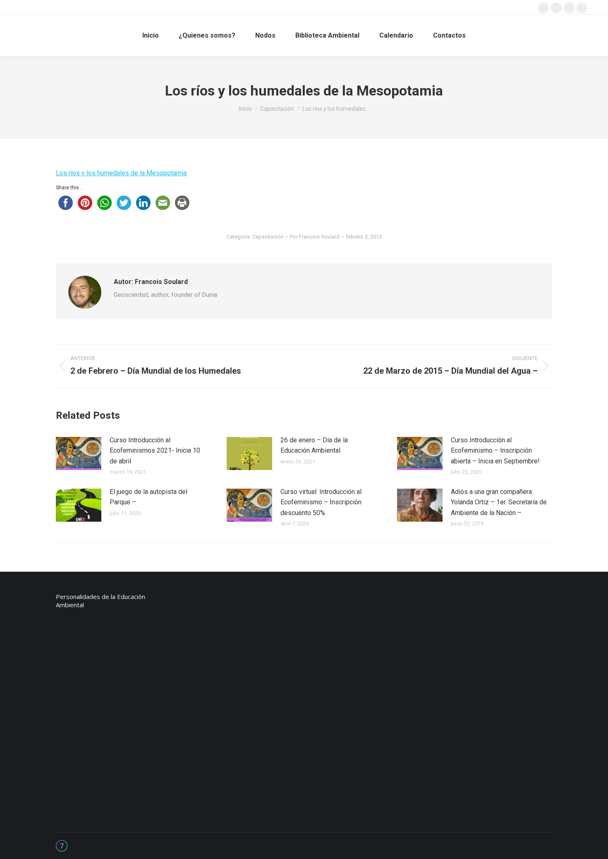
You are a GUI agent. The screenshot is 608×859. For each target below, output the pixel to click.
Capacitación (268, 237)
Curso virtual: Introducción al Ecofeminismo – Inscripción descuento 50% (320, 502)
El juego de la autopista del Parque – (148, 497)
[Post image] (78, 453)
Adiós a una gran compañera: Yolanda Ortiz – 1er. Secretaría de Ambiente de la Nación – (499, 502)
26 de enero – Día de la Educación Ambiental (314, 445)
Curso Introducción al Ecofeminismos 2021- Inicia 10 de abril (155, 450)
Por (315, 237)
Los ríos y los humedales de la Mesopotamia (121, 173)
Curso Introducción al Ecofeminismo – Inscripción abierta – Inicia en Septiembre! (495, 450)
